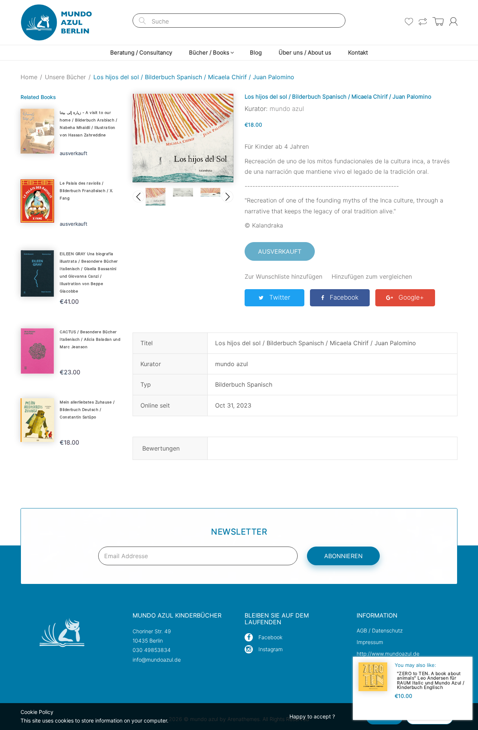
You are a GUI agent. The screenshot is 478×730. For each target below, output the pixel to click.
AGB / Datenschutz (380, 630)
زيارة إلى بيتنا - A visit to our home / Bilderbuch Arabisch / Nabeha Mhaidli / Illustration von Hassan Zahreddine (88, 123)
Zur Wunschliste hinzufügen (283, 276)
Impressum (370, 642)
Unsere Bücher (65, 77)
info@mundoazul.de (157, 659)
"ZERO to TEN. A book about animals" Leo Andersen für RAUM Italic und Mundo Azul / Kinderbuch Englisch (431, 680)
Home (29, 77)
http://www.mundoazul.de (388, 653)
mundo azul (287, 108)
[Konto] (453, 21)
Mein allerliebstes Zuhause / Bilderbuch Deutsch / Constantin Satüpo (87, 409)
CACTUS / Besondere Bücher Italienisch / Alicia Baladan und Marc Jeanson (90, 339)
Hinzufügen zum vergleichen (372, 276)
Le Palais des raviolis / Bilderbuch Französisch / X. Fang (87, 190)
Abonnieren (343, 556)
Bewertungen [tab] (161, 448)
